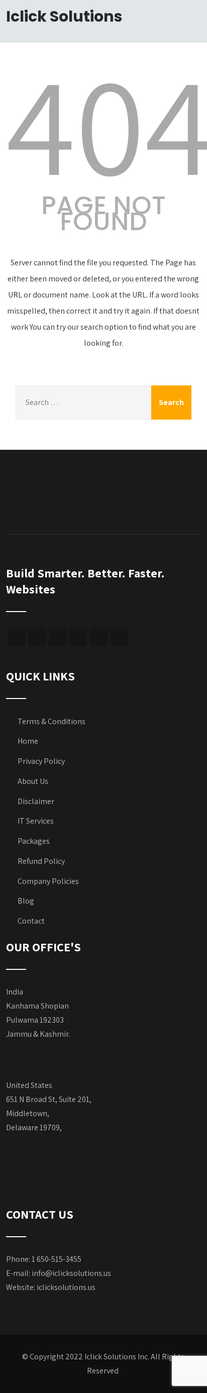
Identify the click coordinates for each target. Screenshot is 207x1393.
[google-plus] (37, 637)
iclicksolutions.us (66, 1287)
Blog (26, 900)
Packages (34, 841)
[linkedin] (119, 637)
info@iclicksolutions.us (71, 1273)
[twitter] (57, 637)
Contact (31, 921)
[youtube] (99, 637)
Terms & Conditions (51, 721)
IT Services (36, 821)
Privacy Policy (41, 761)
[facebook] (16, 637)
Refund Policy (41, 861)
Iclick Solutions (64, 16)
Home (28, 741)
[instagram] (78, 637)
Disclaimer (36, 801)
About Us (33, 781)
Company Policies (48, 881)
